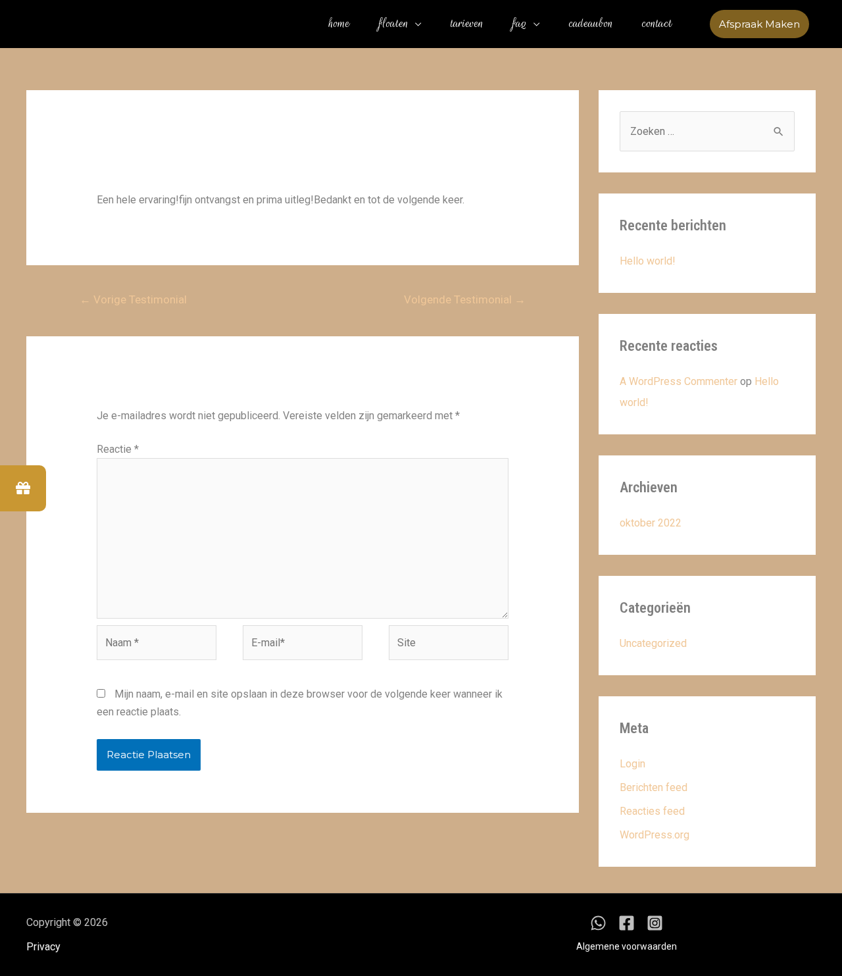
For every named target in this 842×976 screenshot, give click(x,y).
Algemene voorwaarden (626, 946)
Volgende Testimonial (465, 299)
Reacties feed (652, 811)
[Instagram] (655, 923)
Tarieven (467, 23)
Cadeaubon (591, 23)
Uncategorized (653, 643)
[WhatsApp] (598, 923)
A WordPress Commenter (678, 381)
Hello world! (648, 261)
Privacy (43, 946)
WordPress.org (654, 835)
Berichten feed (653, 787)
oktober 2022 (650, 523)
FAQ (519, 23)
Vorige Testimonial (133, 299)
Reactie (118, 449)
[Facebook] (626, 923)
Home (339, 23)
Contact (657, 23)
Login (632, 764)
